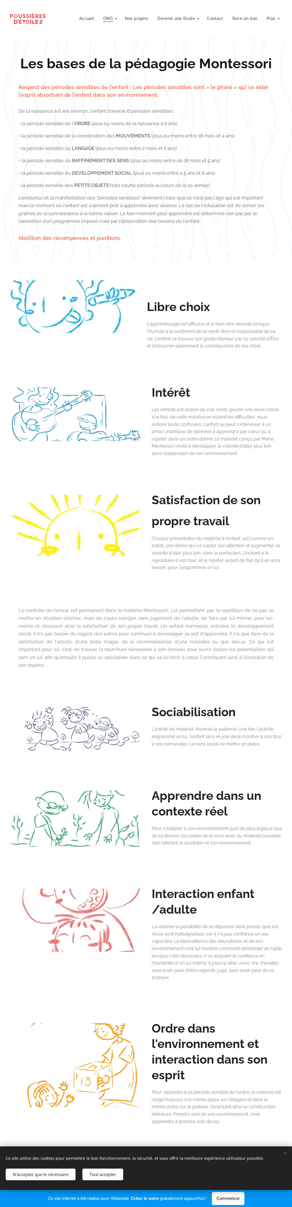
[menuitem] (88, 18)
